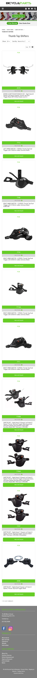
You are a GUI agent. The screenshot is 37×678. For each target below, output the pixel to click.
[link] (18, 16)
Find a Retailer (18, 101)
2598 (18, 581)
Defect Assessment (8, 657)
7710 (18, 252)
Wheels (4, 643)
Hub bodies (5, 645)
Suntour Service (6, 655)
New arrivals (5, 639)
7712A (18, 307)
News (3, 663)
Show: (4, 41)
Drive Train (10, 29)
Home (3, 29)
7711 (18, 362)
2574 (18, 88)
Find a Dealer (6, 661)
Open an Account (7, 659)
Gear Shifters (19, 29)
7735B (18, 417)
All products (5, 638)
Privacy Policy (24, 669)
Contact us (5, 619)
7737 (18, 526)
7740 (18, 197)
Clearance (5, 641)
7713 (18, 143)
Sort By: (14, 41)
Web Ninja (21, 673)
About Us (4, 653)
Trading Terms (21, 671)
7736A (18, 471)
